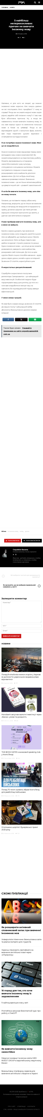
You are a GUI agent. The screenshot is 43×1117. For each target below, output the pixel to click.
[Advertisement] (21, 75)
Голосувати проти (33, 540)
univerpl (24, 128)
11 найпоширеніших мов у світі (15, 1003)
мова (21, 531)
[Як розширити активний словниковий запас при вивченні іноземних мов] (22, 911)
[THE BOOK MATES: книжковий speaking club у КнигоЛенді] (22, 737)
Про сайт (11, 1106)
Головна (5, 7)
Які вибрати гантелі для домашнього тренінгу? (25, 576)
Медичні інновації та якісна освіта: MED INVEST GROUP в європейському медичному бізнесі (21, 1060)
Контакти (31, 1106)
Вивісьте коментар (11, 636)
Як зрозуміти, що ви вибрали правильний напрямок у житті (19, 586)
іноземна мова (13, 531)
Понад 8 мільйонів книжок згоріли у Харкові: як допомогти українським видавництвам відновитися (21, 677)
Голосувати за (13, 540)
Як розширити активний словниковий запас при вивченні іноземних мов (21, 930)
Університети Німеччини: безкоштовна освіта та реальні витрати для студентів (22, 940)
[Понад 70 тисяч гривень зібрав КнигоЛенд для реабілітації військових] (22, 775)
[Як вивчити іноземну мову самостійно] (22, 1032)
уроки (27, 531)
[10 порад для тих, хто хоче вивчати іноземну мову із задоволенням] (22, 974)
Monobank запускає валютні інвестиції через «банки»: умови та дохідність (21, 715)
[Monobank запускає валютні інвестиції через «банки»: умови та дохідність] (22, 700)
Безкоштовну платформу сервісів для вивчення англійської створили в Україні (20, 1072)
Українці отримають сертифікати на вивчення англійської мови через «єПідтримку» (17, 952)
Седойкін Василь (20, 550)
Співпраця (21, 1106)
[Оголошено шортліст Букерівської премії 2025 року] (22, 812)
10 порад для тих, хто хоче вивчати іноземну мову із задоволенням (17, 993)
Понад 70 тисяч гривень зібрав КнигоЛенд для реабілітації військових (21, 791)
